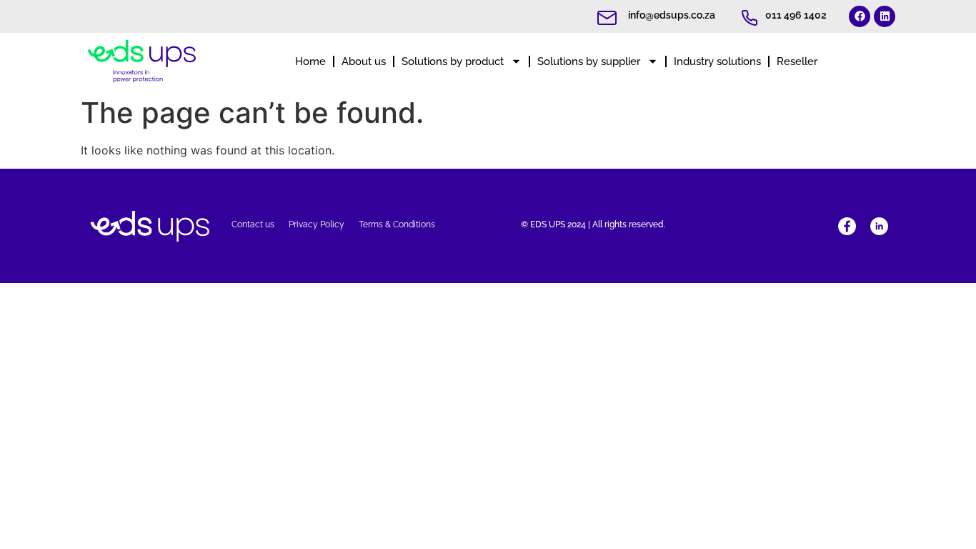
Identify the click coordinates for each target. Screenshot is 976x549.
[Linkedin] (884, 16)
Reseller (797, 61)
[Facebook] (859, 16)
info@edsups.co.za (671, 15)
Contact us (252, 224)
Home (310, 61)
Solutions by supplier (588, 61)
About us (364, 61)
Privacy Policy (316, 224)
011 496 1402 (796, 15)
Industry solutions (717, 61)
